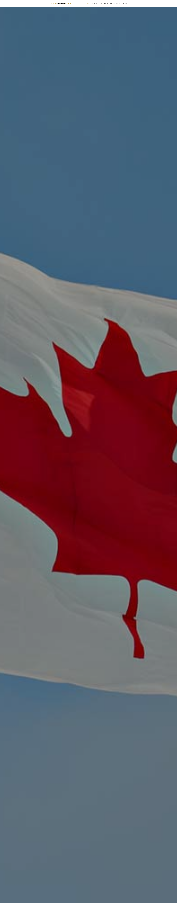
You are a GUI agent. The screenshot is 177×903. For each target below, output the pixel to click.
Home (87, 3)
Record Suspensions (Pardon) (100, 3)
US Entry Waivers (115, 3)
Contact (124, 3)
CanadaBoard (60, 3)
